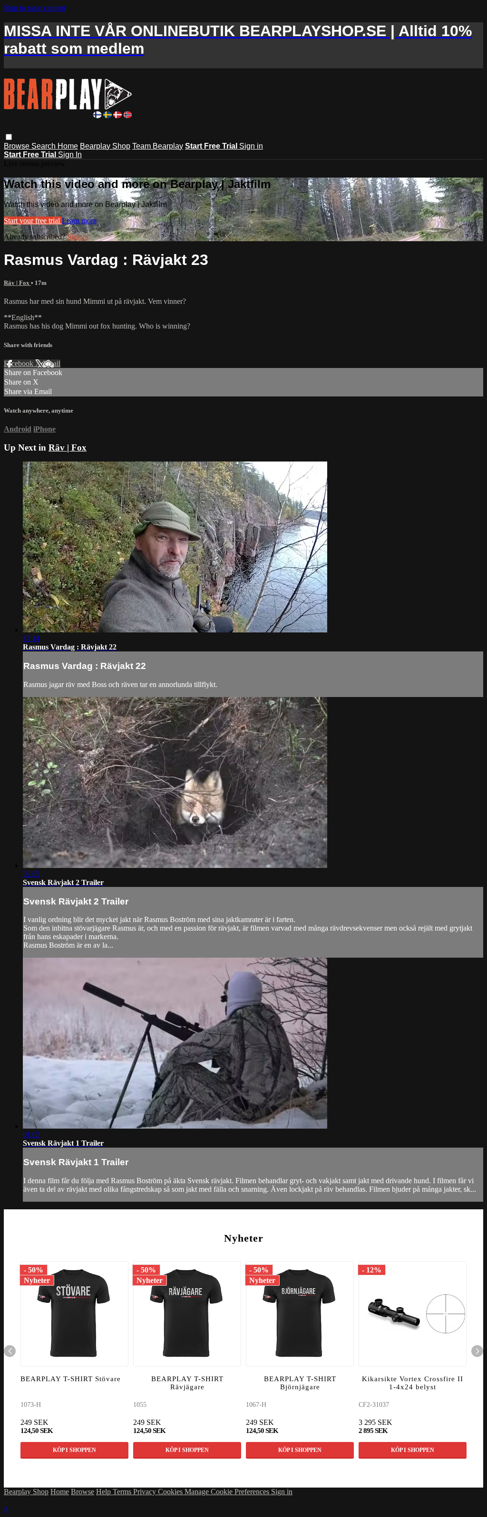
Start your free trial (33, 221)
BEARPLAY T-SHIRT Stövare (70, 1379)
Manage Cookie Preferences (228, 1492)
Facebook (19, 363)
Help (104, 1492)
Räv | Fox (17, 282)
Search (44, 146)
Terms (123, 1492)
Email (51, 363)
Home (68, 146)
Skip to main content (35, 8)
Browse (17, 146)
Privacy (145, 1492)
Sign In (70, 155)
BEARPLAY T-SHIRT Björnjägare (300, 1383)
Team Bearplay (157, 146)
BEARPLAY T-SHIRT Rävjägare (187, 1383)
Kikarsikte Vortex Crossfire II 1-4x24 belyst (412, 1383)
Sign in (251, 146)
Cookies (171, 1492)
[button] (9, 137)
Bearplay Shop (105, 146)
